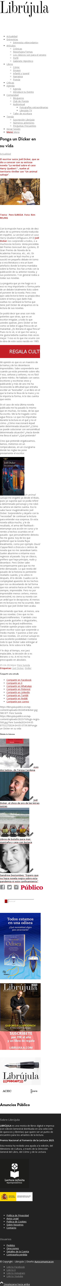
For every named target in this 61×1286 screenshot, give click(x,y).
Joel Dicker (18, 668)
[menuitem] (31, 36)
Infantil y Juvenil (21, 73)
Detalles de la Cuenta (18, 1251)
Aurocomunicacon (44, 1261)
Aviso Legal (13, 1218)
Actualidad (5, 153)
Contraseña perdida (17, 1254)
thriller (28, 668)
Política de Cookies (17, 1221)
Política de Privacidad (18, 1215)
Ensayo (17, 70)
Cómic (16, 67)
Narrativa (18, 76)
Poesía (16, 79)
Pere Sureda (23, 665)
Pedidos (11, 1245)
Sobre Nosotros (15, 1224)
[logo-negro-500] (24, 16)
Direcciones (13, 1248)
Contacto (11, 1227)
